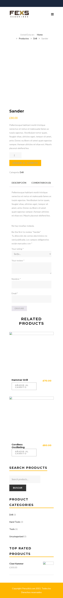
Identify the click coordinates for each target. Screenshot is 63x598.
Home (40, 34)
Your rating (18, 249)
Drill (35, 38)
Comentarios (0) (41, 182)
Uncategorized (16, 536)
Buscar (17, 488)
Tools (12, 529)
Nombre (16, 279)
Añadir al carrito (25, 163)
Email (15, 293)
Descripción (19, 182)
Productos (24, 38)
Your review (18, 260)
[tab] (19, 182)
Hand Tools (14, 522)
